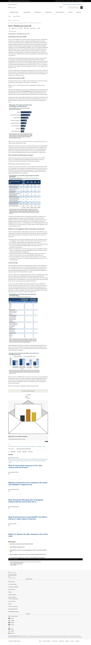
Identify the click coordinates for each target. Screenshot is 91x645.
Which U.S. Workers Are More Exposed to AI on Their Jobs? (28, 535)
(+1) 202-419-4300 (11, 578)
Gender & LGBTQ (11, 597)
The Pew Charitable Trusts (71, 637)
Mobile (27, 446)
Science (10, 603)
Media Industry (23, 446)
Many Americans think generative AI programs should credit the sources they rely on (25, 501)
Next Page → (28, 398)
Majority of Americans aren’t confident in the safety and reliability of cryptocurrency (27, 484)
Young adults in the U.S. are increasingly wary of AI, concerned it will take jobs (28, 550)
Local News (18, 446)
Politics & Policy (11, 581)
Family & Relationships (13, 598)
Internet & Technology (13, 606)
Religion (10, 592)
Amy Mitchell (27, 33)
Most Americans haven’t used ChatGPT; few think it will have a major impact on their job (27, 518)
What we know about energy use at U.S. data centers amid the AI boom (25, 466)
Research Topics (14, 12)
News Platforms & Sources (41, 446)
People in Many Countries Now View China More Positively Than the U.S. (28, 554)
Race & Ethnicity (11, 589)
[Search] (81, 7)
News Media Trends (32, 446)
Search (60, 7)
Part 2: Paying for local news (17, 564)
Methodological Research (13, 611)
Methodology (13, 565)
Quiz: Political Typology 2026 (17, 547)
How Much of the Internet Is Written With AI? (21, 544)
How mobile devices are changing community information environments (24, 22)
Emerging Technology (11, 446)
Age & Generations (12, 594)
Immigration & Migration (13, 586)
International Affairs (12, 584)
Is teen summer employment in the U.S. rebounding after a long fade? (27, 557)
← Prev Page (28, 394)
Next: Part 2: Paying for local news (28, 391)
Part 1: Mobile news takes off (17, 562)
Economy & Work (11, 601)
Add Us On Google (12, 31)
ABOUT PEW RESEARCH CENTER (14, 636)
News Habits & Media (12, 609)
